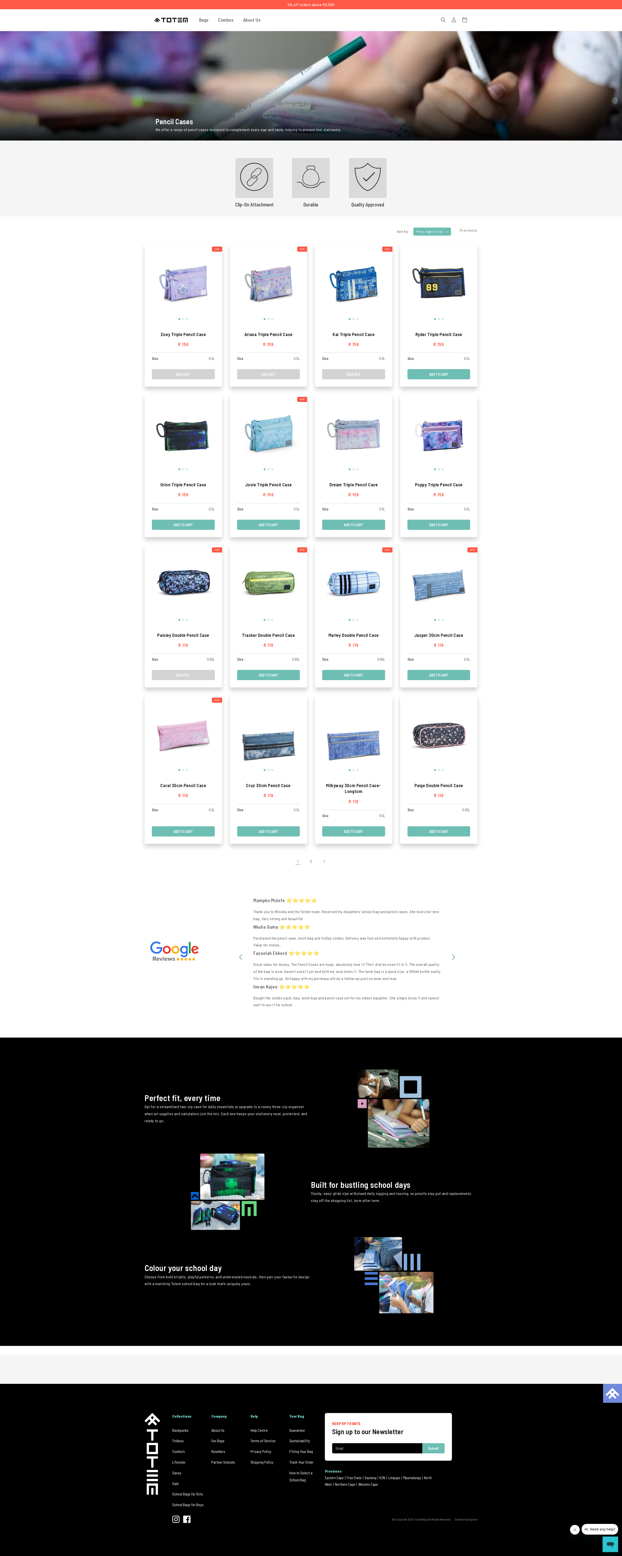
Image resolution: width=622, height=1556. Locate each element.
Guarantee (297, 1430)
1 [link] (298, 861)
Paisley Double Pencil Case (183, 635)
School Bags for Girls (187, 1494)
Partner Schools (223, 1462)
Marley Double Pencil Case (353, 635)
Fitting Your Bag (301, 1451)
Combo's (178, 1451)
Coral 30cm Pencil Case (183, 785)
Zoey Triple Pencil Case (183, 334)
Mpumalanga (412, 1478)
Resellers (218, 1451)
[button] (205, 20)
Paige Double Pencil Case (439, 785)
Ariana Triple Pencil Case (268, 334)
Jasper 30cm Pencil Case (438, 635)
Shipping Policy (262, 1462)
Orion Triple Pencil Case (183, 484)
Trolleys (178, 1440)
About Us (218, 1430)
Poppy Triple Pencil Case (439, 484)
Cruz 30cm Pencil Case (268, 785)
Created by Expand (466, 1519)
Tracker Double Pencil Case (268, 635)
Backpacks (180, 1430)
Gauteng (370, 1478)
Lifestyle (178, 1462)
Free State (354, 1478)
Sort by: (402, 231)
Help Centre (259, 1430)
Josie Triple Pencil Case (268, 484)
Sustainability (299, 1440)
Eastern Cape (334, 1478)
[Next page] (324, 861)
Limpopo (394, 1478)
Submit (433, 1448)
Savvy (176, 1472)
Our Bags (218, 1440)
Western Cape (368, 1484)
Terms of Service (263, 1440)
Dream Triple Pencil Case (353, 484)
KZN (382, 1478)
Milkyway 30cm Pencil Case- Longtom (353, 788)
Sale (175, 1483)
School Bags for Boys (188, 1504)
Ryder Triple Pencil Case (438, 334)
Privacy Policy (261, 1451)
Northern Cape (345, 1484)
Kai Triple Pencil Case (353, 334)
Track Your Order (301, 1462)
